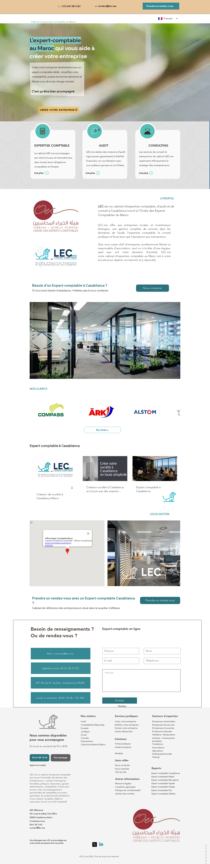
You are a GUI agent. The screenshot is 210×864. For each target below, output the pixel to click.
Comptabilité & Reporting (92, 725)
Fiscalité (85, 728)
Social (84, 735)
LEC (101, 206)
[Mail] (96, 6)
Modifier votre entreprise (127, 725)
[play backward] (33, 413)
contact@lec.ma (107, 6)
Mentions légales (123, 783)
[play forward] (176, 413)
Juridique (85, 731)
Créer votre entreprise (125, 721)
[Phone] (59, 6)
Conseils (85, 738)
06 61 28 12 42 (36, 824)
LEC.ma (166, 252)
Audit (83, 721)
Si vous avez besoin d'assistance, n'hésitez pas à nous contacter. (70, 290)
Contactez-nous (37, 821)
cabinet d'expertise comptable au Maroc (130, 256)
